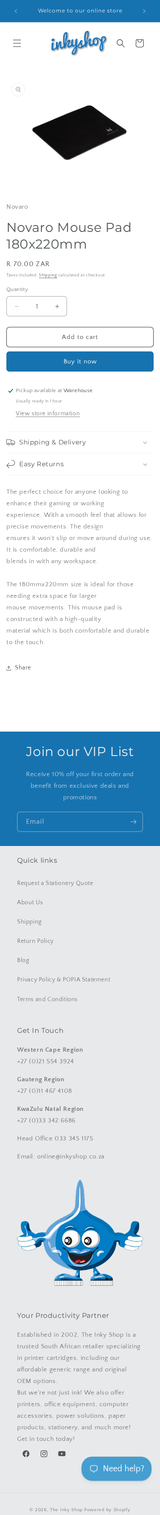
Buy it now (80, 361)
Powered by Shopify (107, 1509)
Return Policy (35, 941)
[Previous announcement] (15, 11)
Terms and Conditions (47, 999)
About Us (30, 902)
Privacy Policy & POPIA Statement (63, 979)
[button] (17, 43)
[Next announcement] (144, 11)
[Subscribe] (133, 822)
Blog (23, 960)
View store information (48, 413)
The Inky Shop (66, 1509)
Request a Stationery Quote (55, 883)
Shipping (48, 275)
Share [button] (23, 667)
